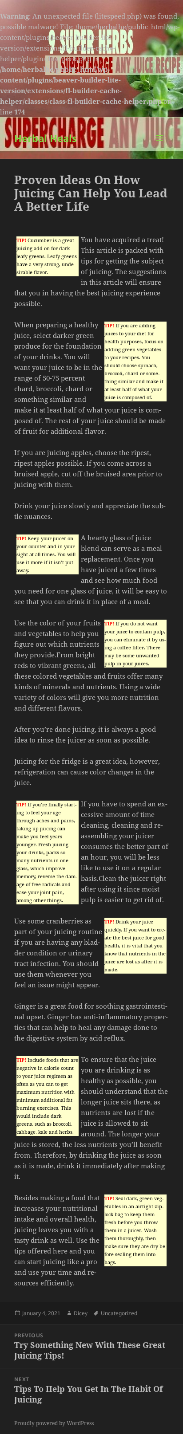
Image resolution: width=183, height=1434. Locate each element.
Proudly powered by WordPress (54, 1423)
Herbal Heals (45, 138)
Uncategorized (119, 1313)
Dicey (81, 1313)
